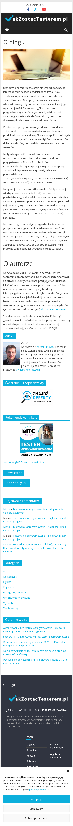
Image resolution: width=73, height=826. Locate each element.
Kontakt (30, 755)
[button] (68, 771)
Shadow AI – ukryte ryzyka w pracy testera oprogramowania (36, 636)
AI (4, 571)
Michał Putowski (46, 347)
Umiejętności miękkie (15, 592)
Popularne (8, 587)
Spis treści (32, 761)
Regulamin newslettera (56, 756)
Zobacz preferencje (36, 818)
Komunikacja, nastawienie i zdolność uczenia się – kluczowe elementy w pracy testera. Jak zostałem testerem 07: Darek (35, 548)
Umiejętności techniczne (16, 597)
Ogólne (7, 582)
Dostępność (10, 576)
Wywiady (8, 603)
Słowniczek (32, 750)
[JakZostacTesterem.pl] (7, 30)
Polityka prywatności (56, 746)
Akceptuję (36, 799)
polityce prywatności (39, 789)
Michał (7, 509)
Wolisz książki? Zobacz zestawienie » (24, 462)
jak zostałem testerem (53, 309)
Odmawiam (36, 808)
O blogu (30, 744)
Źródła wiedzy (11, 608)
